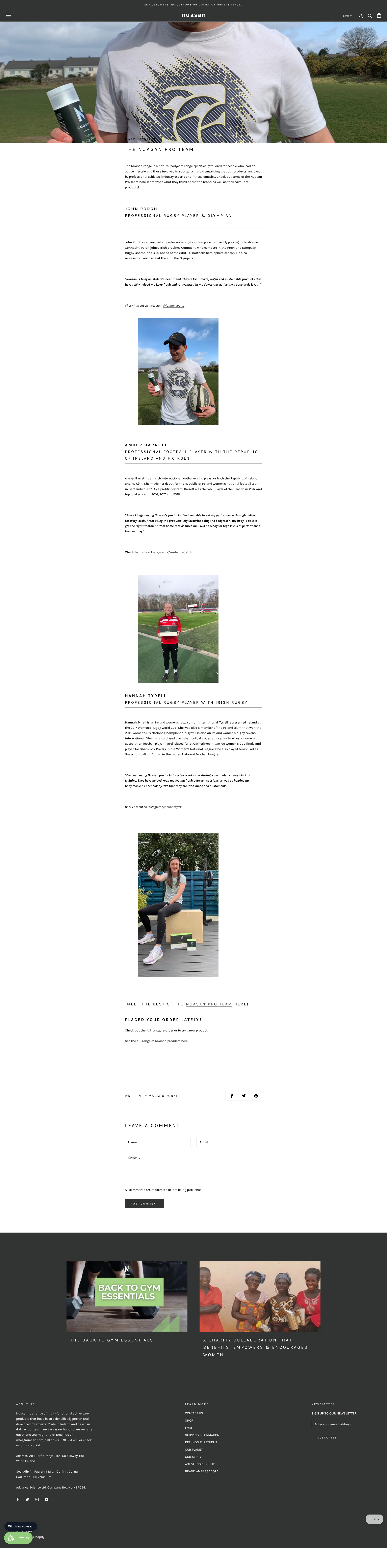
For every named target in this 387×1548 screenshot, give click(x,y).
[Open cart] (379, 15)
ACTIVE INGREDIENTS (200, 1464)
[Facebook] (17, 1499)
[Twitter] (27, 1499)
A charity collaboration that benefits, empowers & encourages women (255, 1347)
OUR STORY (193, 1457)
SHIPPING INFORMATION (202, 1435)
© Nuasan (24, 1530)
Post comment (144, 1203)
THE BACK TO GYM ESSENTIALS (111, 1340)
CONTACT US (194, 1413)
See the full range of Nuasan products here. (156, 1041)
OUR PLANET (194, 1449)
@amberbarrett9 (179, 552)
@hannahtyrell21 (173, 807)
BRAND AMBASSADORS (202, 1471)
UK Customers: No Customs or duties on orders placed (193, 4)
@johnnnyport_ (173, 305)
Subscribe (327, 1437)
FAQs (188, 1428)
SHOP (189, 1420)
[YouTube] (46, 1499)
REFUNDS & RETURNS (201, 1442)
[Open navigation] (8, 15)
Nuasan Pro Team (209, 1004)
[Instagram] (37, 1499)
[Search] (370, 15)
